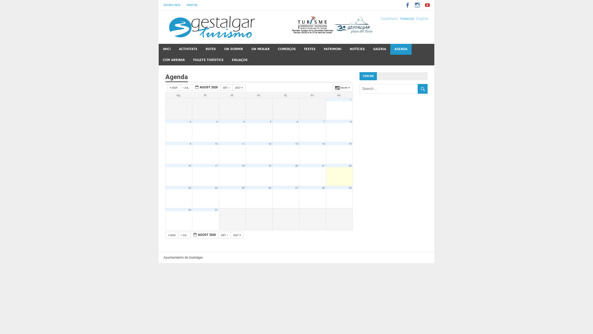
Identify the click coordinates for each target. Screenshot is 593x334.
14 (323, 143)
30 (189, 210)
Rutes (211, 49)
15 (350, 143)
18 (243, 165)
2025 (174, 87)
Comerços (287, 49)
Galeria (379, 49)
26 (269, 187)
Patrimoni (332, 49)
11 (243, 143)
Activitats (188, 49)
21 (323, 165)
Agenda (400, 49)
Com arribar (174, 60)
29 (350, 187)
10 (216, 143)
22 (350, 165)
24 (216, 187)
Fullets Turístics (208, 60)
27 (296, 187)
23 (189, 187)
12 (269, 143)
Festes (309, 49)
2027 (238, 87)
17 (216, 165)
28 (323, 187)
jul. (186, 87)
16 (189, 165)
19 (269, 165)
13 (296, 143)
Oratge (192, 5)
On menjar (260, 49)
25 (243, 187)
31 (216, 210)
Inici (167, 49)
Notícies (357, 49)
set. (226, 87)
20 (296, 165)
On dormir (233, 49)
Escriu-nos (172, 5)
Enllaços (240, 60)
